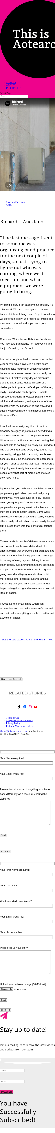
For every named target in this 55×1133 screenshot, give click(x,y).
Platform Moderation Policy (19, 726)
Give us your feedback (11, 679)
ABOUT (10, 85)
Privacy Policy (13, 723)
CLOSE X (5, 852)
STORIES (11, 82)
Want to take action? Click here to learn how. (27, 639)
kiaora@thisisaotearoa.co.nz (13, 731)
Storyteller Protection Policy (19, 720)
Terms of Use (12, 717)
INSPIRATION (13, 88)
